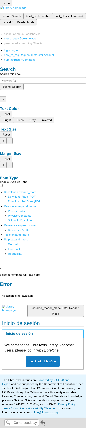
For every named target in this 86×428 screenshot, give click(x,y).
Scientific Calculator (20, 220)
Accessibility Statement (42, 408)
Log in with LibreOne (43, 361)
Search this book (10, 73)
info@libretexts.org (45, 412)
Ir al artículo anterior (43, 424)
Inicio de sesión (19, 334)
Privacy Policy (66, 404)
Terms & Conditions (14, 408)
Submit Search (12, 86)
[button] (14, 249)
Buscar (8, 423)
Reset (6, 114)
